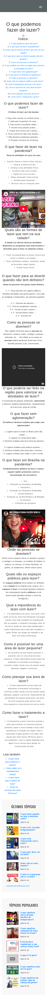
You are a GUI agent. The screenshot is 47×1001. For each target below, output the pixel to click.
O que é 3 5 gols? (28, 955)
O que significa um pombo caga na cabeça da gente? (29, 980)
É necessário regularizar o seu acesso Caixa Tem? (29, 944)
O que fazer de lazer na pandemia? (24, 47)
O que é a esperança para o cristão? (30, 875)
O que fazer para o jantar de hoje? (12, 781)
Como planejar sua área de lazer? (25, 94)
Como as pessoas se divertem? (24, 62)
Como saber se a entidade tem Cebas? (14, 771)
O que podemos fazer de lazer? (24, 43)
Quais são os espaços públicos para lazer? (25, 81)
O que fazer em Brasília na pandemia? (24, 75)
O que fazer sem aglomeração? (24, 72)
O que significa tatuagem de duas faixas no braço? (29, 930)
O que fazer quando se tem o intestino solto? (29, 816)
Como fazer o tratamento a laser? (25, 97)
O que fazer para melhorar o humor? (12, 762)
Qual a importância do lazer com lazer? (25, 84)
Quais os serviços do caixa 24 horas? (13, 790)
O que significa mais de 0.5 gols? (30, 968)
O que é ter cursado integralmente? (30, 828)
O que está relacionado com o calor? (29, 841)
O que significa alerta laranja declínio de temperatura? (27, 916)
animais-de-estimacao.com (18, 886)
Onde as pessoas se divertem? (24, 78)
